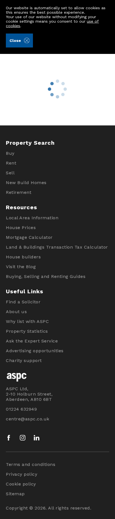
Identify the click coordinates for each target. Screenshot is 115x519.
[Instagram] (22, 438)
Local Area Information (32, 217)
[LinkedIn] (36, 438)
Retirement (18, 192)
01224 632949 (21, 409)
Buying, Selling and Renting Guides (45, 276)
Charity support (24, 360)
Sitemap (15, 493)
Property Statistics (27, 331)
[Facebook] (8, 438)
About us (16, 311)
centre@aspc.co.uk (27, 419)
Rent (11, 163)
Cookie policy (21, 484)
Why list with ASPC (27, 321)
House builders (23, 257)
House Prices (21, 227)
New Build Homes (26, 182)
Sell (10, 172)
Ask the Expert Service (32, 341)
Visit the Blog (21, 266)
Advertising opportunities (35, 350)
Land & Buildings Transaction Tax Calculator (57, 247)
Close (15, 40)
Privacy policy (21, 474)
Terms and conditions (30, 464)
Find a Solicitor (23, 301)
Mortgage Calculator (29, 237)
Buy (10, 153)
